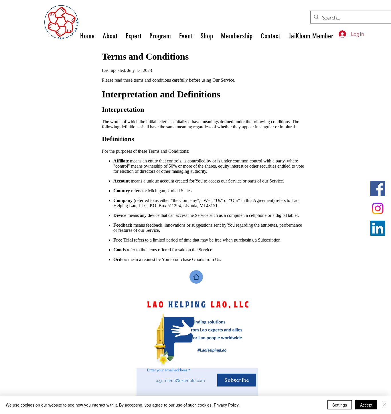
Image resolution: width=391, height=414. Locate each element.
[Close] (384, 404)
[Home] (196, 277)
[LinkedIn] (377, 228)
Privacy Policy (226, 405)
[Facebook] (377, 188)
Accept (366, 405)
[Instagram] (377, 208)
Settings (339, 405)
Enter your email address (167, 370)
